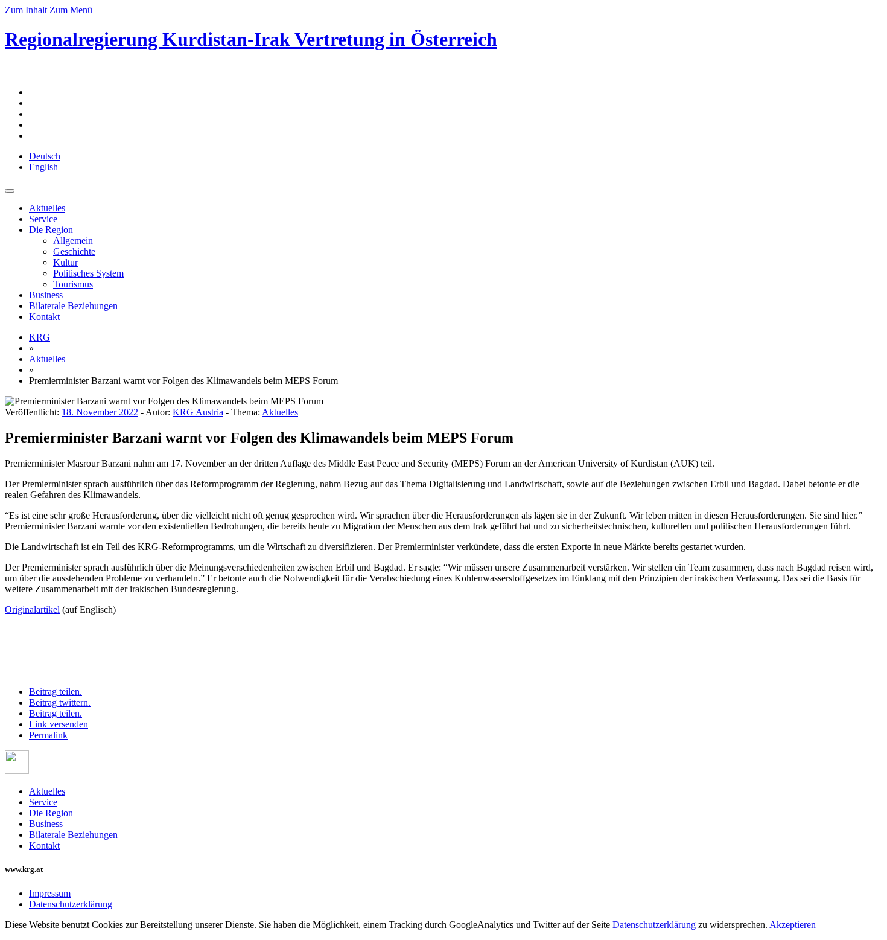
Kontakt (44, 317)
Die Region (51, 230)
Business (46, 295)
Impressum (50, 893)
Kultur (65, 262)
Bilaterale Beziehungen (73, 306)
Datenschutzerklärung (70, 904)
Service (43, 219)
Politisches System (88, 273)
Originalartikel (32, 609)
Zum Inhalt (26, 10)
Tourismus (73, 284)
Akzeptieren (792, 924)
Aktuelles (47, 208)
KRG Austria (198, 412)
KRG (39, 337)
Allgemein (73, 240)
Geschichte (74, 251)
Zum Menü (70, 10)
